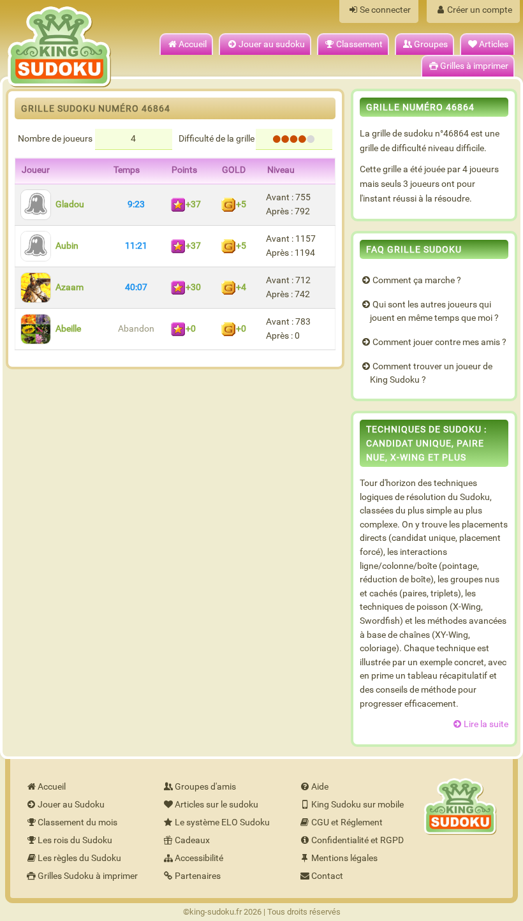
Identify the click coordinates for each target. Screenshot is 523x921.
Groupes (431, 44)
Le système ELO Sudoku (222, 822)
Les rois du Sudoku (75, 840)
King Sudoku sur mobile (357, 804)
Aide (319, 786)
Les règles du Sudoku (79, 858)
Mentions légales (344, 858)
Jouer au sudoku (272, 44)
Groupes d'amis (205, 786)
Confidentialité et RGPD (357, 840)
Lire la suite (486, 724)
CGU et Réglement (347, 822)
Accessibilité (199, 858)
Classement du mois (77, 822)
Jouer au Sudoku (71, 804)
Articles (493, 44)
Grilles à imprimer (474, 66)
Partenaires (198, 876)
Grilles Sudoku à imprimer (88, 876)
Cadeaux (192, 840)
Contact (327, 876)
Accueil (193, 44)
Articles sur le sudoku (216, 804)
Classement (359, 44)
